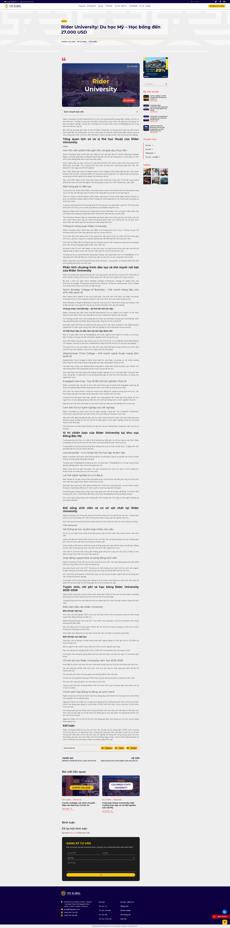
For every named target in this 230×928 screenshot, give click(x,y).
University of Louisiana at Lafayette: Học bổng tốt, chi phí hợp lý (159, 118)
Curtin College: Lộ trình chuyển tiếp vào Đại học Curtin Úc (78, 804)
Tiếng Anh (109, 6)
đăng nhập (73, 833)
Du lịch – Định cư (121, 6)
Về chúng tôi (91, 6)
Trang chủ (82, 6)
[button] (137, 112)
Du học (100, 6)
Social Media (133, 6)
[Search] (166, 84)
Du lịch (148, 149)
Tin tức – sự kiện (145, 6)
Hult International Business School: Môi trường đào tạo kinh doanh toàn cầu (157, 128)
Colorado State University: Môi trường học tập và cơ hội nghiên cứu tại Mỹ (119, 805)
